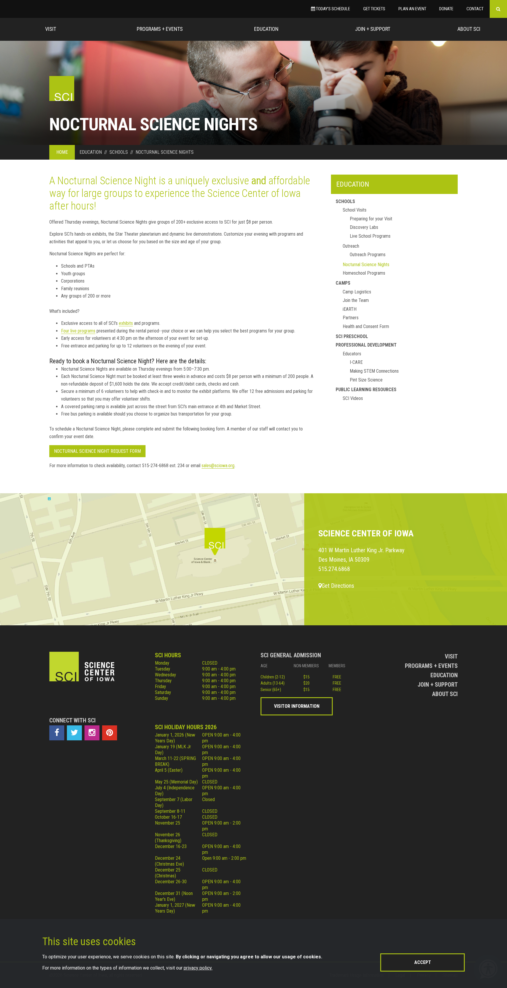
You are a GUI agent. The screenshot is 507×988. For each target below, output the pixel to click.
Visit (50, 29)
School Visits (354, 210)
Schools (345, 201)
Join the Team (356, 300)
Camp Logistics (357, 292)
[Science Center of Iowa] (61, 88)
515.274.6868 (334, 568)
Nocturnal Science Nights (366, 264)
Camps (343, 283)
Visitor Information (297, 706)
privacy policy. (198, 968)
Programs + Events (160, 29)
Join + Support (372, 29)
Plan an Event (412, 8)
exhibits (126, 323)
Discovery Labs (364, 227)
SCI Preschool (352, 336)
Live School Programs (370, 236)
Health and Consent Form (366, 326)
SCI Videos (353, 398)
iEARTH (349, 309)
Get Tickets (374, 8)
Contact (475, 8)
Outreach (351, 246)
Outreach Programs (368, 254)
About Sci (468, 29)
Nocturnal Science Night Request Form (97, 451)
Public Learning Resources (366, 389)
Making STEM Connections (374, 371)
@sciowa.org (222, 465)
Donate (446, 8)
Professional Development (366, 345)
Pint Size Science (366, 380)
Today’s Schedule (332, 8)
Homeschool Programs (364, 273)
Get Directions (338, 585)
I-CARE (356, 362)
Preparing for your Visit (371, 219)
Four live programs (78, 331)
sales (206, 465)
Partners (351, 317)
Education (266, 29)
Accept (422, 962)
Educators (352, 354)
